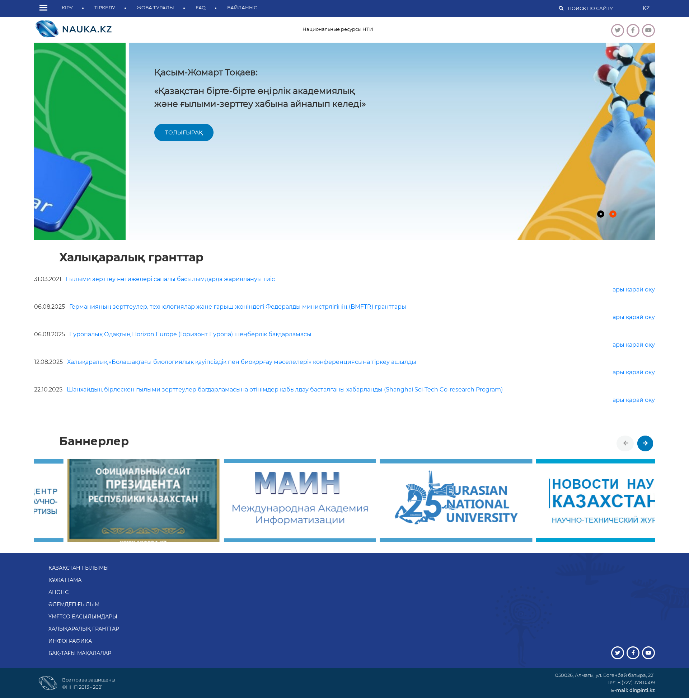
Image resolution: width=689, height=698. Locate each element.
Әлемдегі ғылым (73, 604)
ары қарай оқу (634, 289)
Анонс (58, 592)
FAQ (201, 7)
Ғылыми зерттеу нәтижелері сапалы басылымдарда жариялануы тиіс (154, 279)
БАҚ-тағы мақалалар (79, 653)
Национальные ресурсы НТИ (338, 29)
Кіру (67, 7)
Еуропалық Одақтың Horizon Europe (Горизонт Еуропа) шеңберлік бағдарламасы (172, 334)
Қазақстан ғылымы (78, 568)
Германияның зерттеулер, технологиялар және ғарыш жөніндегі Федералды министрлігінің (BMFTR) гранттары (220, 306)
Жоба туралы (155, 7)
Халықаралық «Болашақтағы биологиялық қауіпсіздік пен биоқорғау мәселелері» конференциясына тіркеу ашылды (225, 362)
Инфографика (70, 641)
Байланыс (242, 7)
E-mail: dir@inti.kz (633, 690)
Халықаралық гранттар (83, 629)
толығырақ (89, 132)
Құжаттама (64, 580)
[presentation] (626, 443)
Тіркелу (104, 7)
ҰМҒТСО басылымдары (82, 616)
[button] (45, 8)
